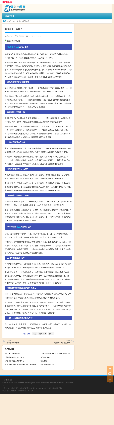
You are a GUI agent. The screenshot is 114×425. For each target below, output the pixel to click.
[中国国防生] (14, 4)
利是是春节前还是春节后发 (14, 361)
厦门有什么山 (45, 357)
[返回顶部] (109, 379)
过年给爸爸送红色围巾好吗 (14, 357)
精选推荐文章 (45, 383)
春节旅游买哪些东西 (48, 364)
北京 (19, 226)
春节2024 (11, 21)
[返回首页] (109, 368)
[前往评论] (109, 373)
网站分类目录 (36, 383)
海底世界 (15, 47)
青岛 (9, 47)
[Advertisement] (57, 409)
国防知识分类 (7, 2)
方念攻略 (44, 361)
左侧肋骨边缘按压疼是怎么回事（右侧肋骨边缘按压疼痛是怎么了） (57, 353)
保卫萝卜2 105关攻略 (12, 353)
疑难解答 (59, 383)
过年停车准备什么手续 (62, 342)
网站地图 (53, 383)
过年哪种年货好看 (13, 342)
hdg (11, 36)
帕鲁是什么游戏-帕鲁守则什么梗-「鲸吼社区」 (21, 364)
